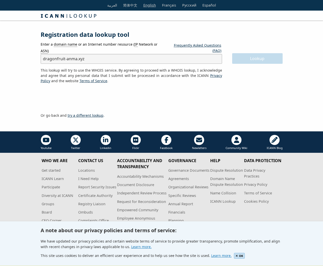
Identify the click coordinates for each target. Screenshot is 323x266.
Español (209, 5)
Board (47, 212)
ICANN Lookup (223, 201)
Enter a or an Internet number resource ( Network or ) (99, 47)
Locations (86, 170)
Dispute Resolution (226, 170)
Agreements (178, 178)
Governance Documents (188, 170)
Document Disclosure (135, 184)
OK (241, 256)
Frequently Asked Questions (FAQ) (197, 48)
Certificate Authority (95, 195)
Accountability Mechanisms (140, 176)
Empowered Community (137, 210)
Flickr (135, 148)
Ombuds (85, 212)
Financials (176, 212)
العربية (112, 5)
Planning (176, 220)
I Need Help (88, 178)
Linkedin (105, 148)
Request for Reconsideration (141, 201)
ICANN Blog (275, 148)
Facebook (166, 148)
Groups (48, 203)
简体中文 (130, 5)
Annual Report (180, 203)
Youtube (46, 148)
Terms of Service (258, 193)
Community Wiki (236, 148)
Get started (51, 170)
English (149, 5)
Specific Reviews (182, 195)
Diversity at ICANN (57, 195)
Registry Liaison (91, 203)
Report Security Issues (97, 187)
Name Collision (223, 193)
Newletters (199, 148)
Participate (51, 187)
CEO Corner (52, 220)
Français (169, 5)
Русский (189, 5)
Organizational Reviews (188, 187)
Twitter (75, 148)
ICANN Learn (53, 178)
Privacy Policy (255, 184)
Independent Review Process (142, 193)
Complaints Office (93, 220)
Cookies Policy (256, 201)
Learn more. (141, 246)
